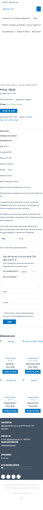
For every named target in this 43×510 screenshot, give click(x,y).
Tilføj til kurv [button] (10, 372)
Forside (2, 85)
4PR (10, 120)
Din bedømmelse (11, 271)
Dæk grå (21, 85)
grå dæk (16, 120)
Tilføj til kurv (8, 111)
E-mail (6, 302)
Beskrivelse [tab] (4, 131)
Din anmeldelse (10, 276)
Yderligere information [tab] (8, 136)
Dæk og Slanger (12, 85)
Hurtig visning (10, 358)
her (1, 196)
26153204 (26, 439)
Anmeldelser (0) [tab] (6, 140)
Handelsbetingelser (8, 445)
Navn (5, 291)
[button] (5, 504)
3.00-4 (6, 120)
